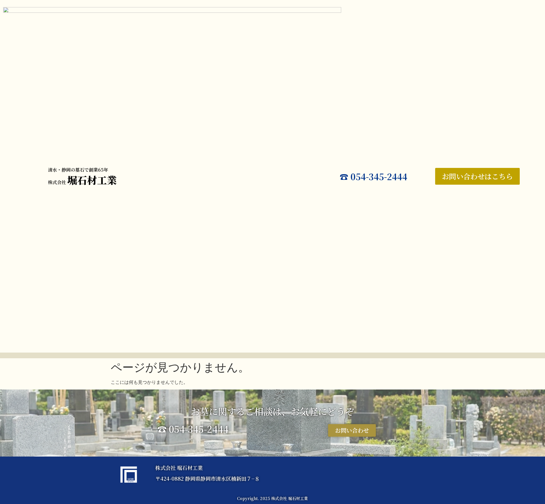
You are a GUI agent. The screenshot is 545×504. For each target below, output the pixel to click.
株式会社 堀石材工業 (179, 467)
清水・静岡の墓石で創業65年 (78, 169)
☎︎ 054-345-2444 (373, 176)
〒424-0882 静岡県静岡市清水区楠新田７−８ (207, 478)
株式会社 (82, 182)
